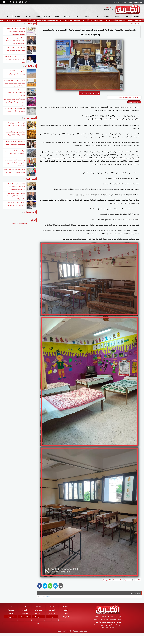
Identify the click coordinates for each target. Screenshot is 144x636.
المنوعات (66, 616)
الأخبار (126, 16)
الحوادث (77, 16)
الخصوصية (24, 616)
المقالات (37, 16)
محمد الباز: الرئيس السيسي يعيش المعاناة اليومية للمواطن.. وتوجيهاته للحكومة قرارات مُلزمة (34, 20)
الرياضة (117, 16)
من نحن (52, 616)
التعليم (11, 613)
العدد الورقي (27, 16)
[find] (10, 2)
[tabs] (4, 2)
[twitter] (26, 2)
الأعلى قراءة (30, 117)
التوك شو (17, 16)
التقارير (57, 16)
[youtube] (22, 2)
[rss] (13, 2)
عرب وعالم (67, 16)
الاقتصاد (106, 16)
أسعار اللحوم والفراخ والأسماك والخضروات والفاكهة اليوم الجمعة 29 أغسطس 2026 (96, 20)
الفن (97, 16)
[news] (19, 2)
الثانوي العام (106, 579)
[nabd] (16, 2)
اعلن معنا (38, 616)
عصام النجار (132, 102)
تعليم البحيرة (117, 579)
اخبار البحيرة (128, 579)
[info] (7, 2)
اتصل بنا (11, 616)
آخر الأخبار (31, 23)
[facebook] (29, 2)
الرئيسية (136, 16)
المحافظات (135, 23)
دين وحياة (47, 16)
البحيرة (137, 579)
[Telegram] (55, 586)
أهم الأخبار (31, 178)
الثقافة (87, 16)
